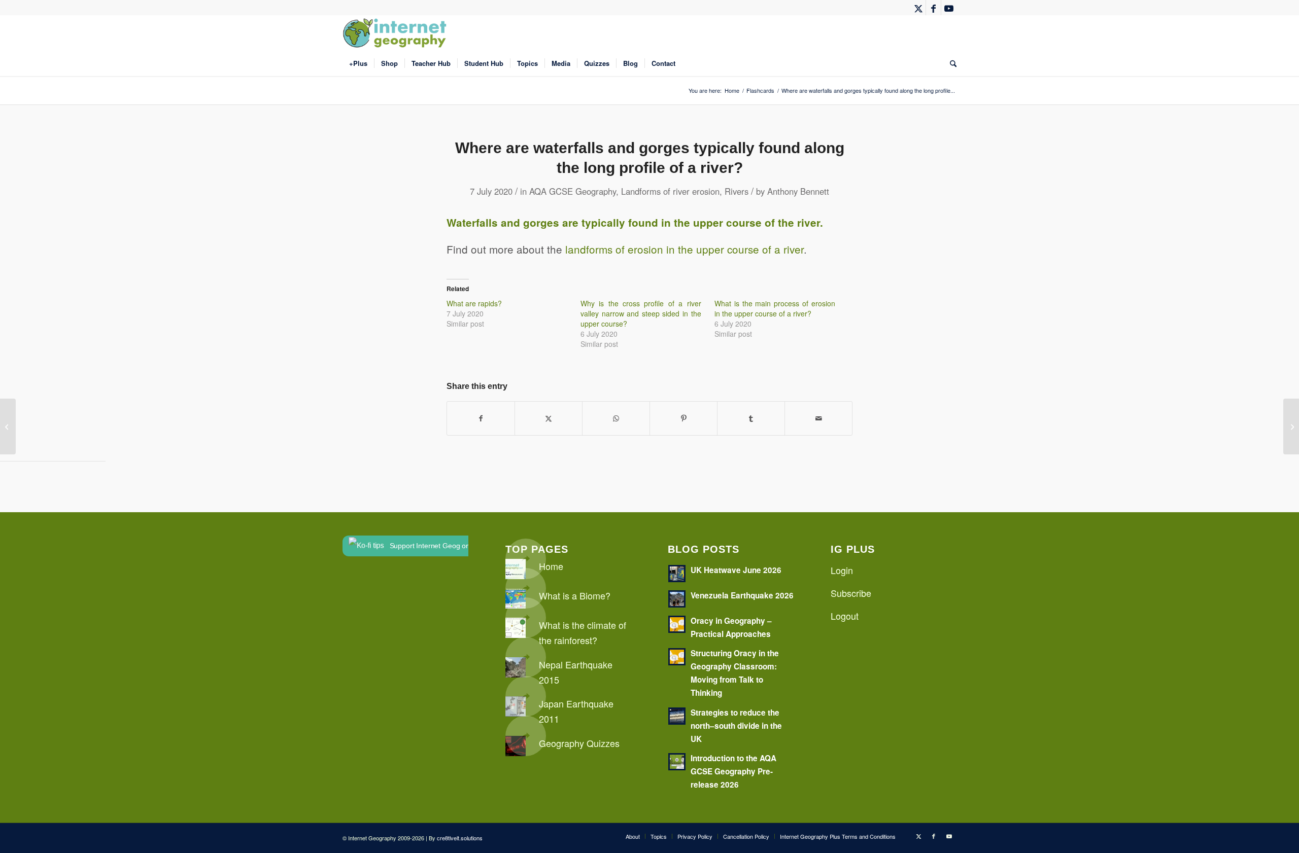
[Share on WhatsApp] (616, 418)
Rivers (736, 191)
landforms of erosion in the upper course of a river (684, 249)
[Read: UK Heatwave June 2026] (677, 573)
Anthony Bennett (798, 191)
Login (842, 570)
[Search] (949, 63)
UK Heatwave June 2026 (736, 570)
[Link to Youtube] (948, 7)
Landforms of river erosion (670, 191)
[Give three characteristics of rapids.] (8, 426)
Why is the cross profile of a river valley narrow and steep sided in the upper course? (640, 313)
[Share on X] (548, 418)
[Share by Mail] (818, 418)
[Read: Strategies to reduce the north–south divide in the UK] (677, 716)
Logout (845, 615)
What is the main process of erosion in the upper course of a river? (774, 308)
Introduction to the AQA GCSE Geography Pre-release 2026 (733, 771)
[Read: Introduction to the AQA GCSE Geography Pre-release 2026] (677, 762)
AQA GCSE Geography (572, 191)
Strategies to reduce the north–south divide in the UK (736, 725)
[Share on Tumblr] (750, 418)
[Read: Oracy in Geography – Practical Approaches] (677, 624)
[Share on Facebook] (481, 418)
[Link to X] (918, 7)
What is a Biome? (574, 595)
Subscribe (851, 592)
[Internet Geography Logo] (396, 33)
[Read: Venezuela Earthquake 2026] (677, 599)
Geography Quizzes (579, 743)
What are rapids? (474, 303)
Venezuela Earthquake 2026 (742, 595)
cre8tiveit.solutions (460, 838)
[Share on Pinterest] (683, 418)
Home (551, 566)
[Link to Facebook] (933, 7)
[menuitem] (358, 63)
